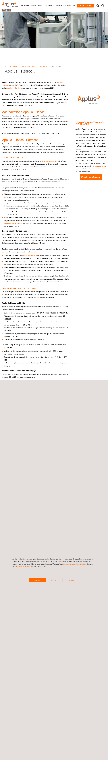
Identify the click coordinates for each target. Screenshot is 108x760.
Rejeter (54, 580)
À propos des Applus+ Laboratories (35, 66)
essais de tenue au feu (30, 255)
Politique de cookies (23, 566)
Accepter (37, 580)
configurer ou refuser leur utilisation (74, 564)
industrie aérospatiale (49, 161)
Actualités (60, 6)
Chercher (97, 5)
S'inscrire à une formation (90, 177)
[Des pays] (102, 5)
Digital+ (41, 6)
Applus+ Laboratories (14, 88)
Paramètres (71, 580)
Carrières (71, 6)
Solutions (25, 6)
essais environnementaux (13, 223)
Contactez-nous (85, 6)
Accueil (8, 66)
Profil (33, 6)
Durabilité (50, 6)
